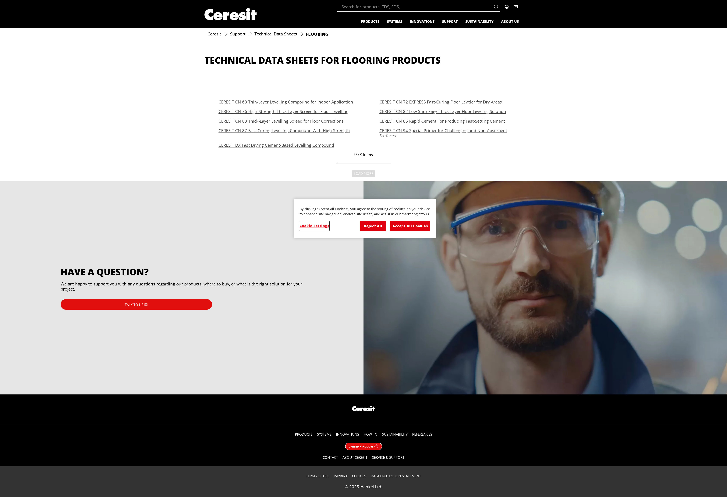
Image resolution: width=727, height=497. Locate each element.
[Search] (497, 6)
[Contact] (515, 7)
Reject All (373, 225)
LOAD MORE (363, 173)
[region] (365, 218)
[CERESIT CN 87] (283, 133)
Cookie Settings (314, 225)
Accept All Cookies (410, 225)
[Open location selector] (506, 7)
